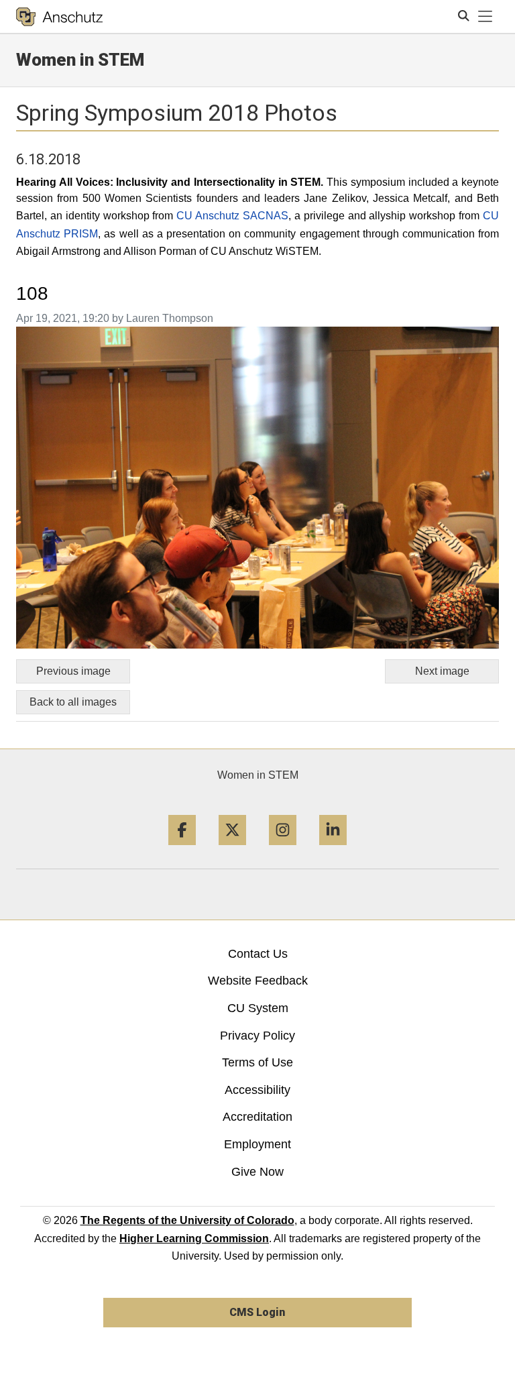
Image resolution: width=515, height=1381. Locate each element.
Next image (442, 671)
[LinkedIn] (333, 850)
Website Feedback (258, 980)
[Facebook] (182, 850)
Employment (257, 1144)
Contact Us (258, 953)
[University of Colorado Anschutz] (59, 16)
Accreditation (257, 1116)
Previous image (73, 671)
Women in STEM (257, 775)
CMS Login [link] (257, 1312)
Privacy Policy (257, 1035)
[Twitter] (232, 850)
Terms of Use (257, 1062)
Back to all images (73, 702)
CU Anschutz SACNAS (232, 215)
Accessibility (257, 1090)
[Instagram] (282, 850)
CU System (257, 1008)
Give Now (257, 1171)
